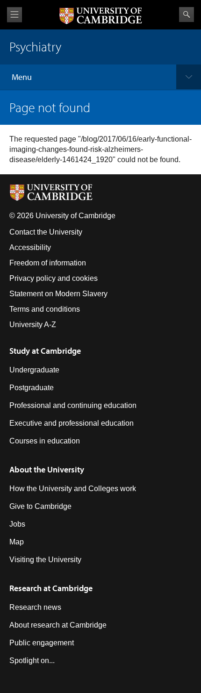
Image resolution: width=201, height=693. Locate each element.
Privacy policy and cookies (53, 278)
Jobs (17, 524)
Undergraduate (34, 370)
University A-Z (32, 325)
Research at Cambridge (51, 588)
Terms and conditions (44, 309)
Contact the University (45, 232)
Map (16, 542)
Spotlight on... (32, 660)
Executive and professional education (71, 423)
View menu (14, 14)
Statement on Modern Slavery (58, 294)
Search (186, 14)
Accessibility (30, 247)
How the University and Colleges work (72, 489)
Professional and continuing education (72, 405)
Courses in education (44, 441)
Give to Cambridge (40, 506)
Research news (35, 607)
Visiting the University (45, 560)
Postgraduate (31, 388)
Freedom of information (47, 263)
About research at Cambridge (58, 625)
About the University (46, 469)
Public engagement (41, 643)
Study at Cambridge (45, 350)
